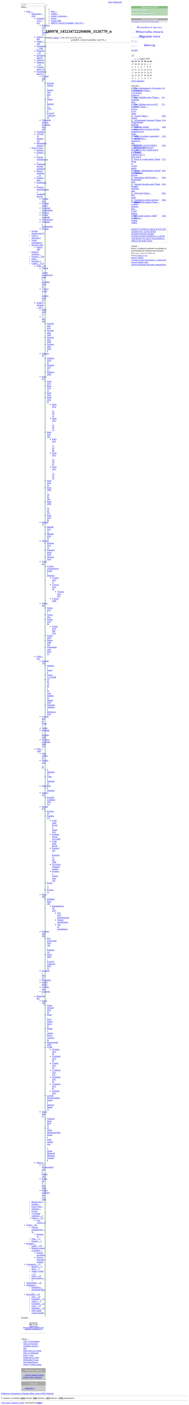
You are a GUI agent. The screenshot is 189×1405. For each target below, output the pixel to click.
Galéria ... (37, 263)
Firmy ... (36, 1276)
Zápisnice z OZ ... (40, 20)
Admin (56, 38)
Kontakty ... (31, 1243)
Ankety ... (36, 1301)
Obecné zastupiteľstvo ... (42, 159)
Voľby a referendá (36, 237)
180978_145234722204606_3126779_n (67, 23)
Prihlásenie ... (31, 1285)
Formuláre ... (37, 1304)
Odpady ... (36, 1241)
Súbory (40, 248)
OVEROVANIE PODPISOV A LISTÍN (148, 236)
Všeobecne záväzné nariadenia (41, 166)
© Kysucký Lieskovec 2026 (12, 1403)
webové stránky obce (139, 262)
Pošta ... (34, 259)
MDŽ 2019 (44, 312)
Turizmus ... (36, 1209)
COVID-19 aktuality (40, 137)
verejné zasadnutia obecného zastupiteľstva (148, 265)
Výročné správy (41, 68)
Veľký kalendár (137, 81)
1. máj (43, 319)
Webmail (49, 1393)
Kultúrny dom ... (40, 179)
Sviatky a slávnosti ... (40, 305)
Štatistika (25, 1393)
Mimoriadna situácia (42, 144)
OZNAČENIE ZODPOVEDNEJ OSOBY (144, 233)
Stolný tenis (44, 1114)
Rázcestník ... (33, 1294)
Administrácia (16, 1393)
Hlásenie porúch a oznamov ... (38, 1249)
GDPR (43, 1393)
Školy (44, 895)
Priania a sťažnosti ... (36, 253)
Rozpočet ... (40, 52)
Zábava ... (41, 1163)
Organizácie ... (33, 1264)
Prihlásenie (117, 2)
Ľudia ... (36, 1246)
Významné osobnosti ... (37, 1214)
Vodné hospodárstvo (36, 241)
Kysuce (34, 1211)
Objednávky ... (42, 47)
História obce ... (37, 1202)
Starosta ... (41, 150)
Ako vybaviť (41, 1221)
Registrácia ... (37, 1287)
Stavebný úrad (37, 245)
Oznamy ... (37, 256)
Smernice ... (40, 63)
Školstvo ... (36, 1267)
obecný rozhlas (137, 258)
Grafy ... (36, 1306)
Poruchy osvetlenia (41, 1254)
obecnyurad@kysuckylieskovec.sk (33, 1327)
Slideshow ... (38, 1308)
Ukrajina (41, 132)
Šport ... (35, 1269)
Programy (36, 261)
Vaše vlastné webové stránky (37, 1311)
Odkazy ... (37, 1218)
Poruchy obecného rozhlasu (40, 1259)
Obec (110, 2)
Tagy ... (35, 1297)
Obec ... (29, 11)
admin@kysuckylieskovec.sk (33, 1329)
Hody (44, 378)
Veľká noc (44, 563)
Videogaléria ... (33, 1283)
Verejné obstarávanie (37, 232)
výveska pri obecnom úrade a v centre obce (148, 260)
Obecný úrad (33, 1326)
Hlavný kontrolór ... (40, 173)
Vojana (53, 18)
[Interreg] (134, 50)
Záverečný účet (41, 56)
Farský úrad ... (37, 1206)
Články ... (31, 1225)
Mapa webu (34, 1393)
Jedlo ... (41, 266)
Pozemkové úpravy (41, 73)
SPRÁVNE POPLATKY (142, 241)
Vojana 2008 (56, 21)
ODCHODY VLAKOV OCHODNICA (148, 238)
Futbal (44, 1002)
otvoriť (144, 255)
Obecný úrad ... (37, 148)
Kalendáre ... (37, 1299)
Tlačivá (40, 60)
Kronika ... (35, 1204)
